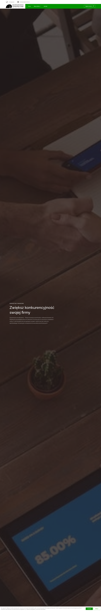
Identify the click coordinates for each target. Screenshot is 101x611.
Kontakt (45, 6)
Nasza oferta (37, 6)
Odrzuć (96, 608)
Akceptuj (89, 608)
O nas (29, 6)
